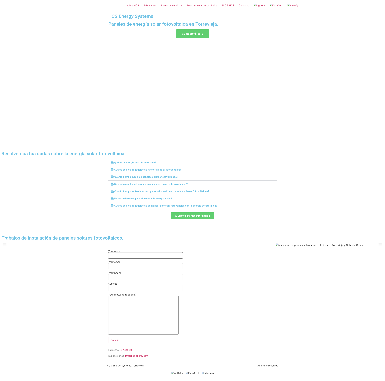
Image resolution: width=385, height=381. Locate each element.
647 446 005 (126, 350)
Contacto (244, 5)
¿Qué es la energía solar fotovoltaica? (134, 162)
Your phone (114, 273)
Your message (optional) (122, 294)
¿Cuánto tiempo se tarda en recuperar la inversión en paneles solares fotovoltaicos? (161, 191)
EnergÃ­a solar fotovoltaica (202, 5)
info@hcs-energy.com (136, 355)
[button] (192, 162)
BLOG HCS (228, 5)
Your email (114, 262)
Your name (114, 251)
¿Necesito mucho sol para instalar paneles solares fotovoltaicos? (150, 184)
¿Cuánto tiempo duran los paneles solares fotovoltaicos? (145, 177)
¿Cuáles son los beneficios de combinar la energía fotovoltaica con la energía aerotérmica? (165, 205)
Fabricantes (150, 5)
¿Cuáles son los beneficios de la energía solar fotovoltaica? (147, 169)
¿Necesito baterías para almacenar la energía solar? (142, 198)
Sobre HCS (132, 5)
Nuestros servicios (171, 5)
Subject (112, 283)
